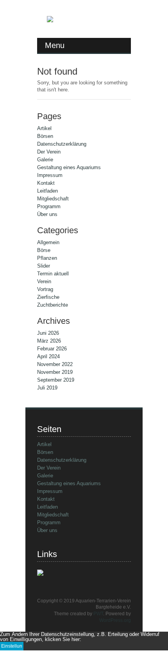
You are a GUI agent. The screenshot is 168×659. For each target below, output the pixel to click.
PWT (98, 613)
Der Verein (49, 152)
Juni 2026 (48, 333)
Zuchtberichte (52, 305)
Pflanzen (47, 258)
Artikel (44, 128)
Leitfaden (47, 191)
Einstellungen (11, 646)
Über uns (47, 214)
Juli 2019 (47, 388)
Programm (49, 206)
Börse (43, 250)
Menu (54, 45)
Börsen (45, 136)
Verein (44, 281)
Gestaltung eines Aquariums (69, 167)
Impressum (50, 175)
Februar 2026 (52, 349)
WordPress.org (115, 620)
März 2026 (49, 341)
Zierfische (48, 297)
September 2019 (55, 380)
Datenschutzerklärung (61, 144)
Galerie (45, 160)
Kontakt (46, 183)
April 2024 (48, 356)
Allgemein (48, 242)
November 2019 (55, 372)
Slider (43, 266)
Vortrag (45, 289)
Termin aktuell (53, 274)
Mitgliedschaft (53, 199)
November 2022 (55, 364)
